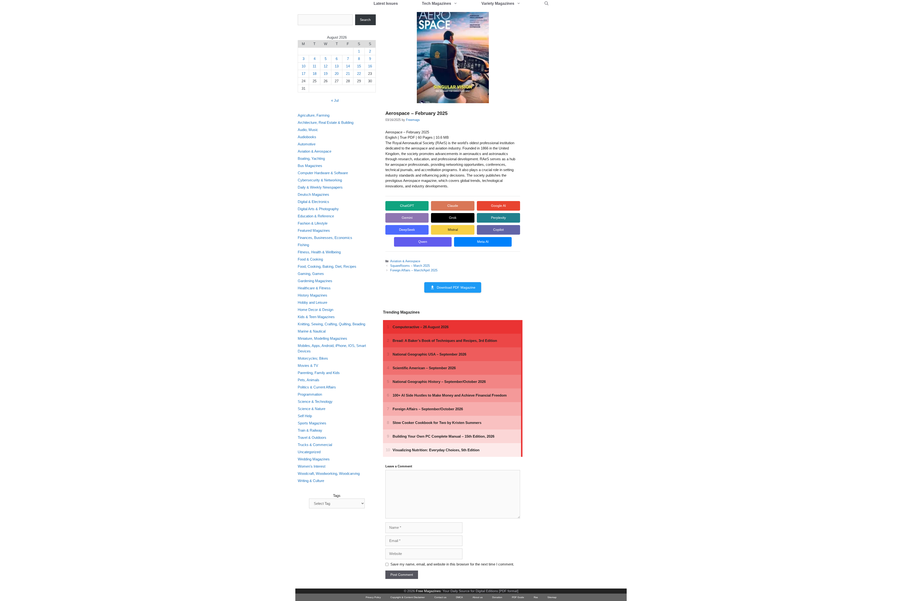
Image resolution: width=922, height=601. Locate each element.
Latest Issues (386, 3)
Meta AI (483, 242)
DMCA (459, 597)
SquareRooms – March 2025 (410, 266)
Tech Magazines (436, 3)
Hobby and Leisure (312, 302)
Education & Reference (316, 216)
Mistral (453, 230)
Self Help (305, 416)
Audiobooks (307, 137)
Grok (452, 218)
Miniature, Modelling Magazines (322, 338)
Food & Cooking (310, 259)
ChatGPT (407, 206)
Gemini (407, 218)
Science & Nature (311, 409)
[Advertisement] (566, 86)
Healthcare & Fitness (314, 288)
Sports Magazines (312, 423)
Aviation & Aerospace (405, 261)
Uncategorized (309, 452)
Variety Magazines (497, 3)
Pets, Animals (308, 380)
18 (314, 73)
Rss (536, 597)
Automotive (306, 144)
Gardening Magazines (315, 281)
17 (303, 73)
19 (326, 73)
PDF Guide (518, 597)
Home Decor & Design (315, 310)
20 (337, 73)
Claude (452, 206)
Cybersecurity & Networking (320, 180)
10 (303, 66)
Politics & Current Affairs (317, 387)
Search (365, 20)
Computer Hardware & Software (323, 173)
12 (326, 66)
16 (370, 66)
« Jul (335, 100)
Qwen (422, 242)
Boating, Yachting (311, 158)
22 (359, 73)
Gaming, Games (311, 274)
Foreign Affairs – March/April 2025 (413, 270)
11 (314, 66)
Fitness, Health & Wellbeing (319, 252)
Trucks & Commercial (315, 445)
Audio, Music (308, 130)
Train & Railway (310, 430)
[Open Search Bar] (546, 3)
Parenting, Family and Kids (319, 373)
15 (359, 66)
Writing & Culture (311, 481)
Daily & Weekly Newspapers (320, 187)
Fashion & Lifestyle (313, 223)
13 (337, 66)
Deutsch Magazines (313, 194)
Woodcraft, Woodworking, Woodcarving (329, 473)
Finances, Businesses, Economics (325, 238)
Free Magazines (428, 591)
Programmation (310, 394)
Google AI (498, 206)
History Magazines (312, 295)
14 (348, 66)
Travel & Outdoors (312, 437)
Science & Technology (315, 401)
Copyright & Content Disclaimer (407, 597)
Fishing (303, 245)
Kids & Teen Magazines (316, 317)
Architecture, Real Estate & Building (325, 122)
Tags (336, 496)
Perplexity (498, 218)
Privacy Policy (373, 597)
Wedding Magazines (314, 459)
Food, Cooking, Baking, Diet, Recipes (327, 266)
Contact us (440, 597)
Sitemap (552, 597)
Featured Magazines (314, 230)
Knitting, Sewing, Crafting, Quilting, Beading (331, 324)
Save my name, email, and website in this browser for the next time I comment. (452, 564)
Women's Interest (311, 466)
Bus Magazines (310, 166)
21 (348, 73)
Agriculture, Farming (313, 115)
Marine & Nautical (312, 331)
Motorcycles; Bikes (313, 358)
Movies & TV (308, 365)
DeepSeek (407, 230)
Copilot (498, 230)
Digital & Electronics (313, 202)
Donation (497, 597)
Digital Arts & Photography (318, 209)
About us (478, 597)
